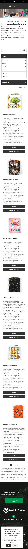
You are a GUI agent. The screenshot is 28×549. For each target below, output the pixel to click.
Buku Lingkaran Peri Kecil (10, 365)
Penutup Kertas (5, 76)
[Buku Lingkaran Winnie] (14, 102)
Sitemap (10, 519)
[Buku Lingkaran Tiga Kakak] (14, 167)
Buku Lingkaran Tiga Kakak (10, 179)
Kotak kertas (5, 60)
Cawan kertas (5, 69)
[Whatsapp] (13, 516)
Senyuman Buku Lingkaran (10, 238)
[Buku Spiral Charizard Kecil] (14, 412)
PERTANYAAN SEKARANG (14, 501)
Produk (8, 21)
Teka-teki (4, 63)
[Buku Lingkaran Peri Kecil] (14, 353)
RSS (13, 519)
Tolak (8, 545)
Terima (15, 545)
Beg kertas (4, 73)
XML (16, 519)
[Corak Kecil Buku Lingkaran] (14, 285)
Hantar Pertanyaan (14, 151)
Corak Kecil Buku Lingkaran (10, 297)
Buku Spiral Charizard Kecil (10, 424)
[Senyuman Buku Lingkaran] (14, 226)
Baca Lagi (14, 147)
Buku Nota (13, 21)
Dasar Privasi (21, 519)
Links (5, 519)
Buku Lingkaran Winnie (9, 114)
